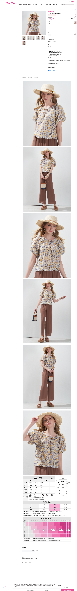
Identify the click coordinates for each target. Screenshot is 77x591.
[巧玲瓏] (9, 3)
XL (56, 28)
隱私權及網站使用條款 (30, 590)
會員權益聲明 (46, 590)
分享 (50, 70)
